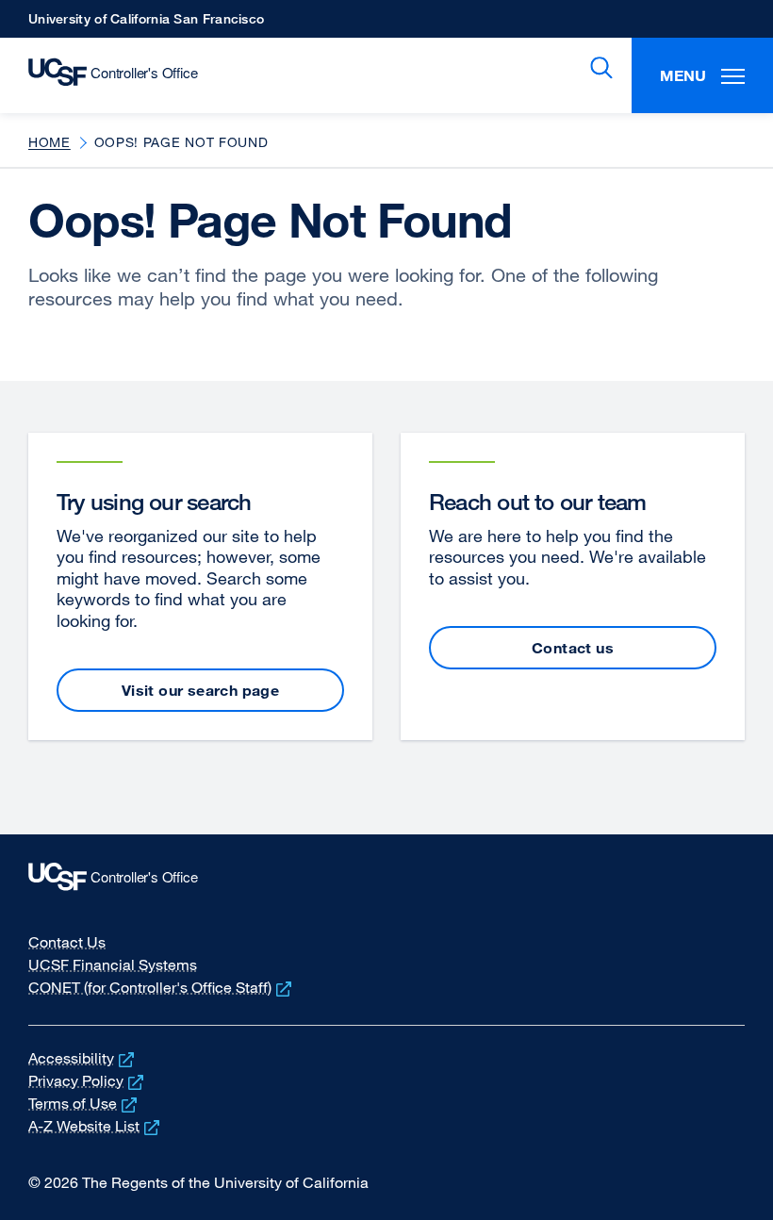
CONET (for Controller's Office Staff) (161, 987)
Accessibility (83, 1057)
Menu (683, 75)
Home (49, 142)
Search (598, 68)
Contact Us (67, 941)
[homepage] (103, 75)
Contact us (573, 647)
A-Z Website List (95, 1125)
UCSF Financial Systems (112, 964)
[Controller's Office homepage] (386, 881)
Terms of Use (84, 1103)
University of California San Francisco (146, 24)
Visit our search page (200, 690)
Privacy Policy (87, 1080)
